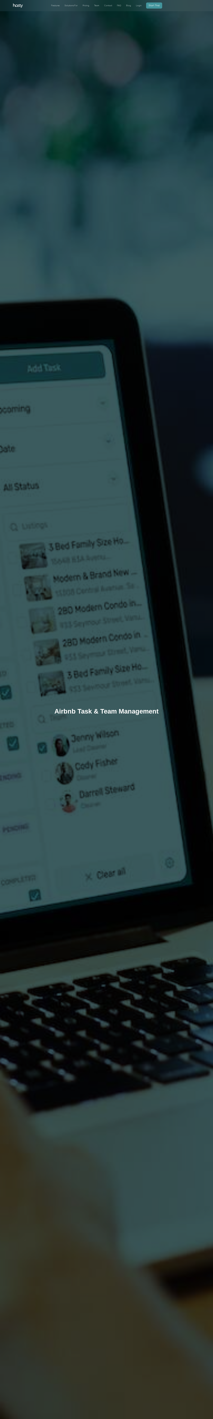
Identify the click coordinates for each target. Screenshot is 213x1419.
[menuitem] (55, 5)
